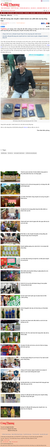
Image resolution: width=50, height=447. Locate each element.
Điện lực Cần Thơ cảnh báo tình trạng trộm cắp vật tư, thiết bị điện (35, 333)
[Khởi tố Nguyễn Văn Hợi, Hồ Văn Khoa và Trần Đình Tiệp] (10, 312)
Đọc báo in (33, 8)
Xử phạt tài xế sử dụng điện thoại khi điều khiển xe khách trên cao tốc (34, 210)
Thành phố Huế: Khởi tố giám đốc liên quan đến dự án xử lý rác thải (35, 222)
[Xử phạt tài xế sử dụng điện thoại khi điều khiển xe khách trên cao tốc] (10, 213)
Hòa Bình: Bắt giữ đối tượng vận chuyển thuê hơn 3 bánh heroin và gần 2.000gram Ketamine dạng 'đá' (25, 37)
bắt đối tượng (3, 153)
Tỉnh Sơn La (10, 153)
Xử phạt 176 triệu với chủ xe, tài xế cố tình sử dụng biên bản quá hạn (34, 346)
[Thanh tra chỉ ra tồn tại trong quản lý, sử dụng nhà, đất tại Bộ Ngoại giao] (10, 189)
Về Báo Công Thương (6, 434)
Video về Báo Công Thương (17, 434)
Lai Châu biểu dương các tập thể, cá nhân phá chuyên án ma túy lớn (35, 259)
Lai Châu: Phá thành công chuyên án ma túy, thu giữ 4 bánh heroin (35, 197)
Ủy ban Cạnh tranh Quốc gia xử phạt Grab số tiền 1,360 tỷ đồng (34, 296)
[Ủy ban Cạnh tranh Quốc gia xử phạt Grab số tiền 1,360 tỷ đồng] (10, 300)
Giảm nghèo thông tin (42, 8)
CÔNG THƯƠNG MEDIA (5, 8)
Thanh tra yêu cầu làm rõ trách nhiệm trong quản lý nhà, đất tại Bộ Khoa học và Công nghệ (34, 172)
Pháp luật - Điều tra (6, 15)
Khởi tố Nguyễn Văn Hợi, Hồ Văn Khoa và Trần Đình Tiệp (34, 309)
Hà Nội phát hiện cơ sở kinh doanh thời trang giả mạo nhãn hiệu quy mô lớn (35, 383)
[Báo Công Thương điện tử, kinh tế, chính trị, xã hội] (10, 4)
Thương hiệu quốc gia (25, 8)
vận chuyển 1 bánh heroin (19, 153)
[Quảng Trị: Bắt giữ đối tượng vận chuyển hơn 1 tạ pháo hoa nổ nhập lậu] (10, 411)
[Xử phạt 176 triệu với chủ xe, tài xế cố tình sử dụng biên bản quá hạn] (10, 350)
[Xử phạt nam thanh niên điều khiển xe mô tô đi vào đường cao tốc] (10, 325)
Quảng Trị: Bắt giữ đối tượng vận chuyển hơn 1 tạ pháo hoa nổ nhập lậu (34, 408)
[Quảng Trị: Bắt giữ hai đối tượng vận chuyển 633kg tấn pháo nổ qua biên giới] (10, 399)
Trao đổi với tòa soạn (27, 434)
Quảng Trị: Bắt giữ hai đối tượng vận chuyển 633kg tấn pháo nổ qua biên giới (34, 395)
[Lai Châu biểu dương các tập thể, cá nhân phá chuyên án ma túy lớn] (10, 263)
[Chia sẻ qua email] (46, 26)
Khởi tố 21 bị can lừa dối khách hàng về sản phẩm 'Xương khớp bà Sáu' (34, 284)
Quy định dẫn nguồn (44, 434)
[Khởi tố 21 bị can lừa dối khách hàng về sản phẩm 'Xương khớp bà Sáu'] (10, 288)
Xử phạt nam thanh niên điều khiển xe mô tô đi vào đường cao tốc (34, 321)
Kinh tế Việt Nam (14, 8)
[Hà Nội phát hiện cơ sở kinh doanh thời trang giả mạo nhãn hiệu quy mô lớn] (10, 387)
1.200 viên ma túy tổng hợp (31, 153)
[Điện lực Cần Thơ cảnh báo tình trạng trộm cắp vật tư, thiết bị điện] (10, 337)
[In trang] (48, 26)
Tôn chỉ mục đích (35, 434)
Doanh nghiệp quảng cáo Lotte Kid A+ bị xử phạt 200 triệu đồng (34, 247)
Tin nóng (16, 15)
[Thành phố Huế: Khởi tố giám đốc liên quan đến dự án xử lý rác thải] (10, 226)
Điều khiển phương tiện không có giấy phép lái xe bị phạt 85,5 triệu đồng (34, 271)
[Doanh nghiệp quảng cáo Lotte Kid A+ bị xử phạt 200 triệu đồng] (10, 251)
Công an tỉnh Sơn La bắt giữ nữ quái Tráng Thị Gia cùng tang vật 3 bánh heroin (21, 34)
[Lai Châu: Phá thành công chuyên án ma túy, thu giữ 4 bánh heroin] (10, 201)
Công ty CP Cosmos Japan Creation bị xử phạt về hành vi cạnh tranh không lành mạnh (34, 370)
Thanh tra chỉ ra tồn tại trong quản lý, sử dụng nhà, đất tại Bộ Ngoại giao (35, 185)
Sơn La (26, 127)
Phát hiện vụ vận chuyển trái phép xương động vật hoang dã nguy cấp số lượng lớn (34, 234)
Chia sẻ (3, 26)
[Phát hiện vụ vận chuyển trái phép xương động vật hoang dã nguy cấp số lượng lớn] (10, 238)
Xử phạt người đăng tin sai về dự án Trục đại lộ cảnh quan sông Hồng (34, 358)
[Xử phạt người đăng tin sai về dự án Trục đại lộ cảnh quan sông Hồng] (10, 362)
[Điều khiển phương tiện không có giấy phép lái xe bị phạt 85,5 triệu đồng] (10, 275)
